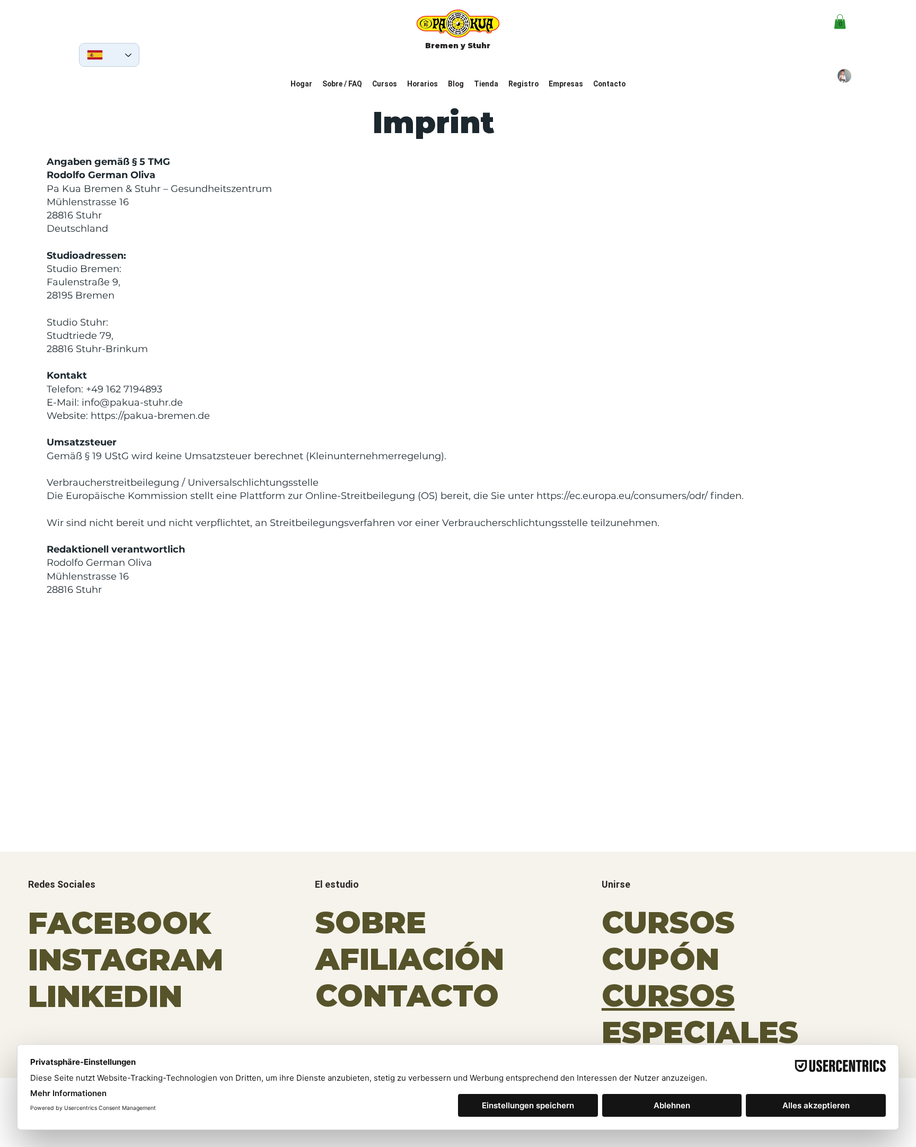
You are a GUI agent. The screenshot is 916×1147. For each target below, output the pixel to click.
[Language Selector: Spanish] (109, 55)
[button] (840, 21)
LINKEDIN (105, 996)
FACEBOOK (119, 923)
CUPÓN (660, 959)
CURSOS (668, 922)
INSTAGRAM (125, 959)
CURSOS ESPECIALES (700, 1013)
